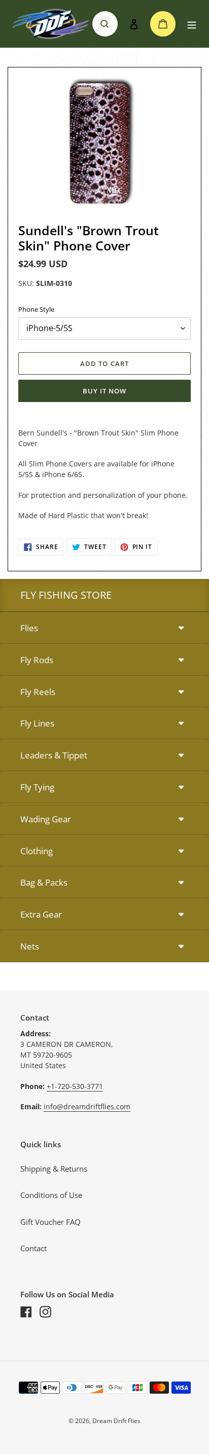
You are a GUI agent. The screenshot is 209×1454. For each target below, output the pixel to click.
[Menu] (191, 24)
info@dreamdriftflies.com (87, 1106)
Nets (29, 946)
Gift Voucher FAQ (50, 1222)
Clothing (36, 851)
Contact (33, 1248)
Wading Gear (45, 819)
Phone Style (36, 309)
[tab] (104, 628)
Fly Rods (36, 660)
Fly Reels (37, 692)
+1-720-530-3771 (75, 1086)
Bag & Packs (43, 882)
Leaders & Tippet (53, 755)
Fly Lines (37, 723)
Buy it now (104, 390)
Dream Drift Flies (116, 1420)
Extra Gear (41, 914)
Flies (29, 628)
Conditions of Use (51, 1195)
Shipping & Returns (53, 1169)
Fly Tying (37, 787)
